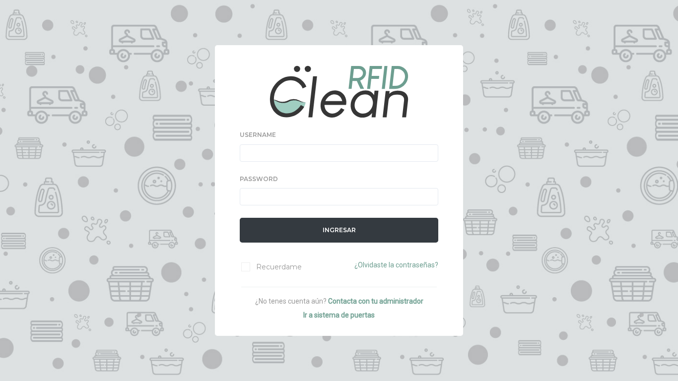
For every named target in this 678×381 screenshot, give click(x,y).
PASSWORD (259, 179)
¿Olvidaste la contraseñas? (396, 265)
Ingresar (339, 230)
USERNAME (258, 134)
